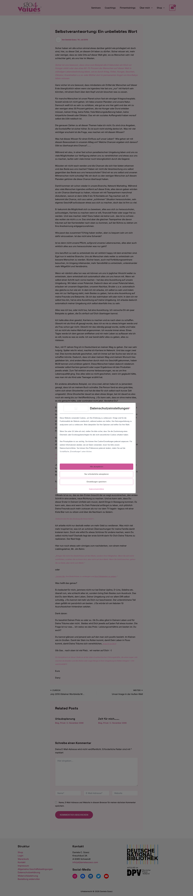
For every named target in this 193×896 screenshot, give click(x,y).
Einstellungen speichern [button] (96, 482)
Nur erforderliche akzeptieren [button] (96, 474)
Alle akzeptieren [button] (96, 467)
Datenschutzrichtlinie (96, 489)
